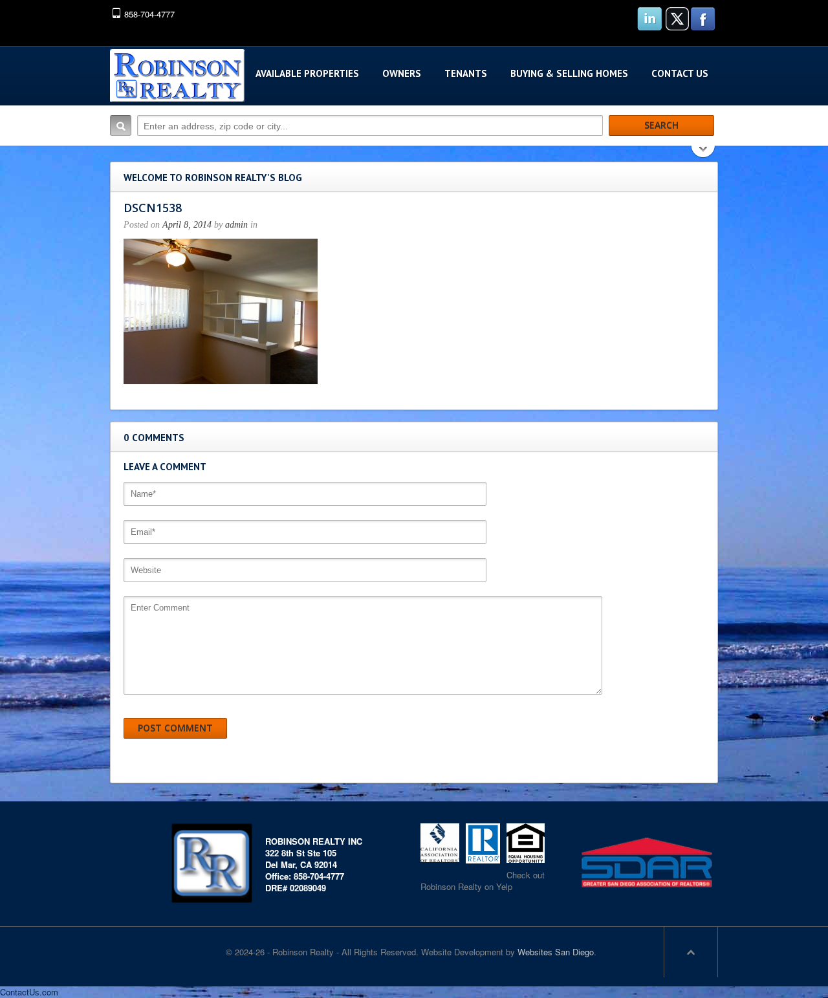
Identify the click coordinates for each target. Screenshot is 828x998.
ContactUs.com (29, 992)
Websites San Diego (556, 952)
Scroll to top (691, 952)
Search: (120, 125)
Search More (703, 153)
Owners (401, 73)
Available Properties (307, 73)
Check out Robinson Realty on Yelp (482, 881)
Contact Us (679, 73)
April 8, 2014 (187, 225)
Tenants (465, 73)
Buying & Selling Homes (569, 73)
